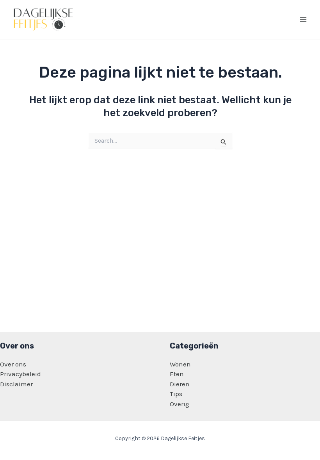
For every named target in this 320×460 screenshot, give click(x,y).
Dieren (180, 384)
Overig (179, 404)
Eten (177, 374)
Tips (176, 394)
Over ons (13, 364)
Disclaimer (16, 384)
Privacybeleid (20, 374)
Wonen (180, 364)
